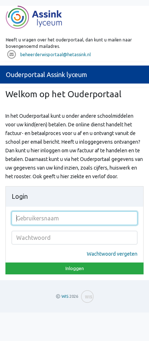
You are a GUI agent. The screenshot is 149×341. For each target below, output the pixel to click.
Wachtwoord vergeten (112, 254)
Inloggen (74, 268)
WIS (64, 296)
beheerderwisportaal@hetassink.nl (55, 54)
